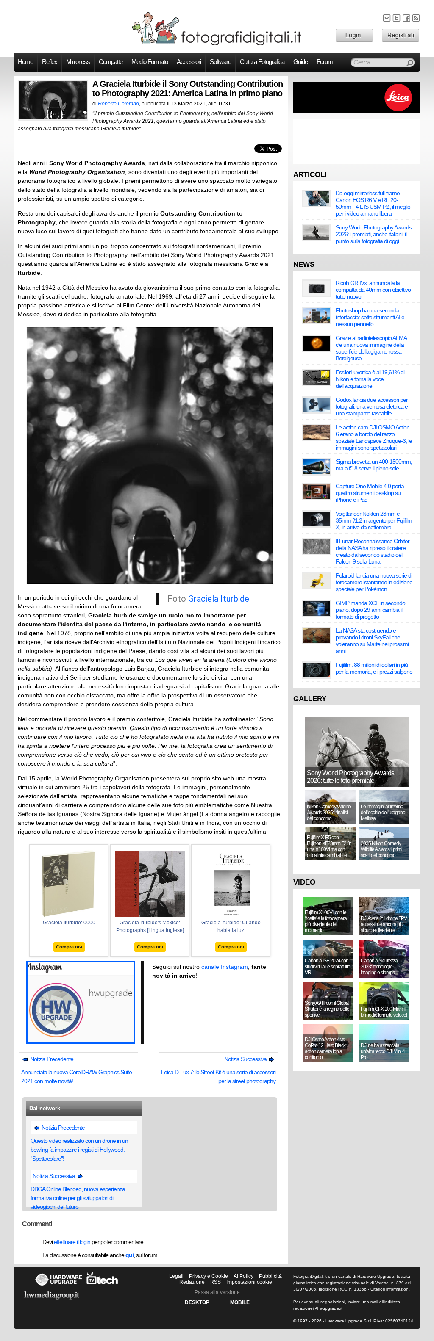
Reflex (49, 61)
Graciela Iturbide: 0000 (69, 923)
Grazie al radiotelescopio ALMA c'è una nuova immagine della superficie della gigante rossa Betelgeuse (371, 348)
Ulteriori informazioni (389, 1289)
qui (129, 1255)
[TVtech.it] (102, 1286)
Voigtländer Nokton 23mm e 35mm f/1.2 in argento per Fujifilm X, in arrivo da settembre (374, 520)
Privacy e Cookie (208, 1276)
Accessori (189, 61)
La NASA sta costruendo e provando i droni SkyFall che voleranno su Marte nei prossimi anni (372, 640)
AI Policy (243, 1276)
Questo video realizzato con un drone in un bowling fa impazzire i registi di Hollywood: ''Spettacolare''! (79, 1149)
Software (220, 61)
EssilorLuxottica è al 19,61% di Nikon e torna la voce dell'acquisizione (370, 379)
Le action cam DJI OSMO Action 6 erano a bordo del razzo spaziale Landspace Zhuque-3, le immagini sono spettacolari (374, 437)
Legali (176, 1276)
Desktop (197, 1302)
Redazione (192, 1282)
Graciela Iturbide (218, 599)
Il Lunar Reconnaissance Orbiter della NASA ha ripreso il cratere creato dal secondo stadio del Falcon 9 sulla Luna (372, 551)
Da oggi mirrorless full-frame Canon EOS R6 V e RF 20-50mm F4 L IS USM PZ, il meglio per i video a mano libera (373, 203)
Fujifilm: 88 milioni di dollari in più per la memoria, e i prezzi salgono (374, 668)
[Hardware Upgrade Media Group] (51, 1301)
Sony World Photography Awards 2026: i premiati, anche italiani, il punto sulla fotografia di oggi (374, 234)
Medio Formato (149, 61)
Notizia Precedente (51, 1059)
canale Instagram (224, 966)
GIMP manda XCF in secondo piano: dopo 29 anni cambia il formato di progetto (370, 610)
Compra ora (69, 946)
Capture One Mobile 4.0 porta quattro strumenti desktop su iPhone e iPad (370, 493)
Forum (325, 61)
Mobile (240, 1302)
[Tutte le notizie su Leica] (356, 112)
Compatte (110, 61)
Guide (300, 61)
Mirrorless (78, 61)
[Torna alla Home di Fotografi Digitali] (217, 44)
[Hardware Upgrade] (58, 1286)
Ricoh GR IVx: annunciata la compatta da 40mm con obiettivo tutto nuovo (373, 289)
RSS (215, 1282)
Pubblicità (270, 1276)
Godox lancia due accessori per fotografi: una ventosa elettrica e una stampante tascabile (372, 406)
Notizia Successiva (246, 1059)
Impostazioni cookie (249, 1282)
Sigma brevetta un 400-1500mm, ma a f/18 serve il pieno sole (374, 465)
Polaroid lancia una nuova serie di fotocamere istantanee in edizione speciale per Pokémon (374, 582)
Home (25, 61)
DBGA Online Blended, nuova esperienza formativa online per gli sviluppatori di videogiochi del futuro (78, 1198)
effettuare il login (72, 1242)
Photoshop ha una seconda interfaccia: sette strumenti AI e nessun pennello (370, 317)
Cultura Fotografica (262, 61)
